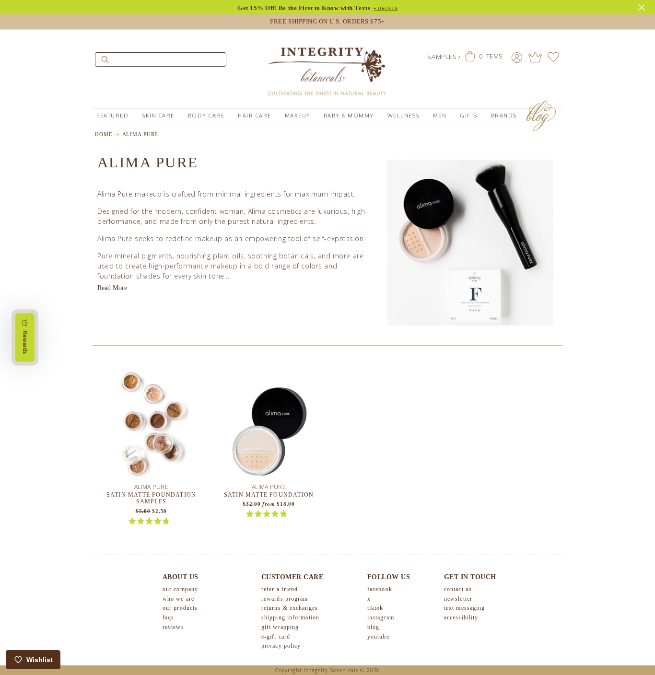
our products (180, 608)
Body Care (206, 115)
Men (440, 115)
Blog (373, 627)
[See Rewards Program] (535, 57)
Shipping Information (290, 617)
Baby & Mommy (349, 115)
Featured (112, 115)
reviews (173, 627)
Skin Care (158, 115)
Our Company (180, 589)
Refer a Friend (279, 589)
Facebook (379, 589)
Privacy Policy (281, 645)
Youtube (378, 636)
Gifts (469, 115)
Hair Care (254, 115)
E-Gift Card (275, 636)
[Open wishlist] (553, 57)
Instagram (380, 617)
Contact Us (458, 589)
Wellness (403, 115)
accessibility (461, 617)
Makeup (297, 115)
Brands (504, 115)
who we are (178, 598)
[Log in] (517, 57)
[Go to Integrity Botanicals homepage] (327, 67)
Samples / (443, 56)
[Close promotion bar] (643, 6)
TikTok (375, 608)
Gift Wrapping (280, 627)
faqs (168, 617)
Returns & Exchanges (289, 608)
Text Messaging (464, 608)
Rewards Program (284, 598)
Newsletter (458, 598)
